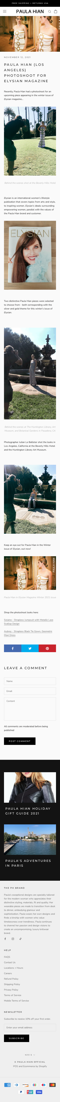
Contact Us (10, 962)
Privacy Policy (11, 989)
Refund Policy (11, 978)
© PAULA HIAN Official (29, 1062)
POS (15, 1066)
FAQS (7, 957)
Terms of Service (12, 995)
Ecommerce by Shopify (35, 1066)
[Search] (49, 11)
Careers (8, 973)
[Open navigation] (4, 11)
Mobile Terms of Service (16, 1000)
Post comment (20, 741)
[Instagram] (13, 939)
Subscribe (16, 1038)
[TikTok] (20, 939)
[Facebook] (5, 939)
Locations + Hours (13, 967)
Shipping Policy (12, 984)
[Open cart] (55, 11)
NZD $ (28, 1055)
